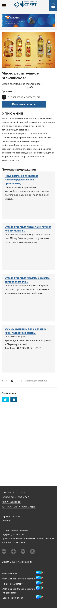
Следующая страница (36, 380)
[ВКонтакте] (14, 399)
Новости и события (15, 497)
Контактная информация (19, 506)
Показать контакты (23, 104)
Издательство (11, 502)
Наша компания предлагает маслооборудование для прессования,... (21, 179)
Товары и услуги (13, 492)
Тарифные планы (12, 516)
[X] (6, 399)
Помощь (6, 520)
